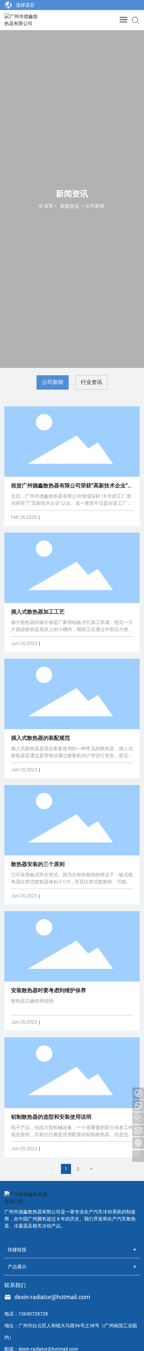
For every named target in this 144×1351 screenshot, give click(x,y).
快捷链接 (17, 1249)
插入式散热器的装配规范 (40, 738)
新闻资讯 (69, 206)
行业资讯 (91, 382)
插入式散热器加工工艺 (38, 612)
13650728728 (33, 1314)
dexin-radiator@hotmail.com (52, 1296)
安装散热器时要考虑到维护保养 (48, 990)
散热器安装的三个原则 (38, 864)
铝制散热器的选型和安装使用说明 (51, 1117)
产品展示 (17, 1266)
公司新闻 (52, 382)
